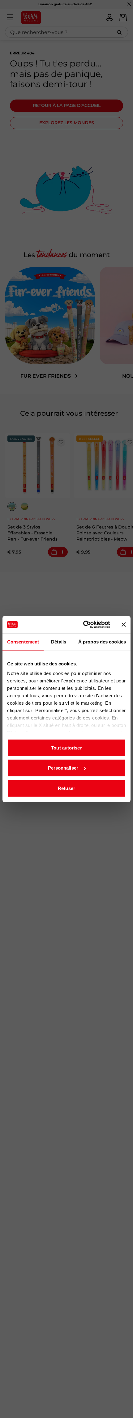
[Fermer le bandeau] (124, 624)
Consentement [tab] (23, 641)
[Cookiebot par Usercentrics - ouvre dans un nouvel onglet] (83, 625)
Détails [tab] (58, 641)
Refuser (66, 788)
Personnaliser (63, 768)
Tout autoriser (66, 747)
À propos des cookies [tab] (102, 641)
